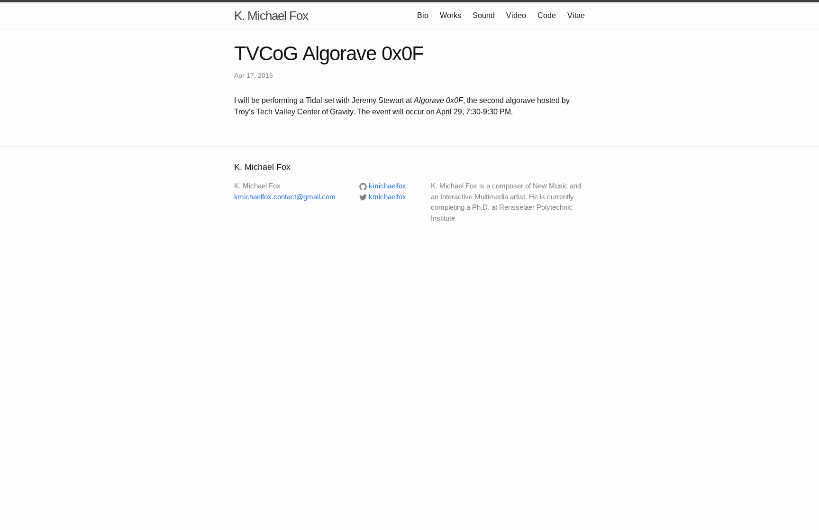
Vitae (576, 15)
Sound (484, 15)
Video (516, 15)
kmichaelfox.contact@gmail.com (285, 197)
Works (450, 15)
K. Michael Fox (271, 16)
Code (546, 15)
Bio (422, 15)
